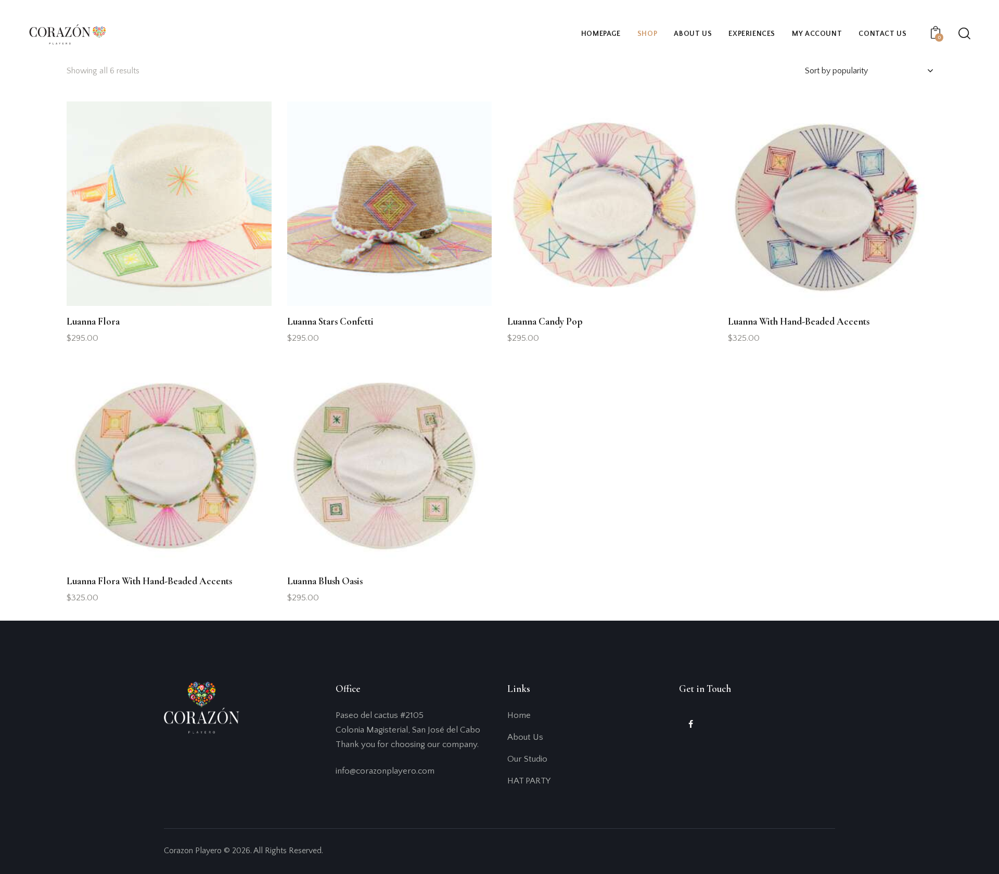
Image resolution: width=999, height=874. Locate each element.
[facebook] (690, 724)
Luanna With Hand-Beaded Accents (798, 321)
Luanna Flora (93, 321)
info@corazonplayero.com (385, 771)
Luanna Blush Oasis (325, 581)
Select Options (105, 343)
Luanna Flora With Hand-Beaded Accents (149, 581)
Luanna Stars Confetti (330, 321)
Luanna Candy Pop (545, 321)
